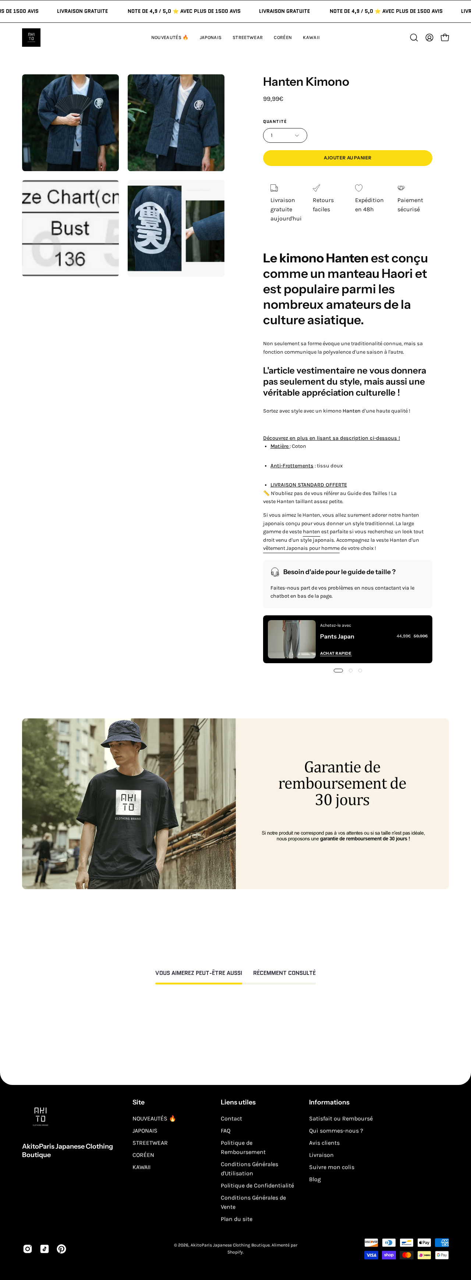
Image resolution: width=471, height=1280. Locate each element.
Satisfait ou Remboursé (341, 1118)
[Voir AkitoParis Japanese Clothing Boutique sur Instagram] (27, 1248)
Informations (329, 1102)
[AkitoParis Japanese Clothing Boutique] (31, 37)
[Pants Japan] (292, 639)
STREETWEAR (150, 1142)
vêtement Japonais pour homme (301, 548)
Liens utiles (238, 1102)
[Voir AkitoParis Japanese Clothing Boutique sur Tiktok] (44, 1248)
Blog (315, 1178)
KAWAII (141, 1166)
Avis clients (324, 1142)
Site (138, 1102)
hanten (311, 531)
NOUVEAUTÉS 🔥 (154, 1118)
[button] (311, 37)
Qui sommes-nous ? (336, 1130)
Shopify (235, 1252)
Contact (231, 1118)
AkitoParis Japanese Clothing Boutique (67, 1150)
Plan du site (236, 1218)
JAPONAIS (144, 1130)
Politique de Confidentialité (257, 1185)
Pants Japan (337, 636)
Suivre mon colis (331, 1166)
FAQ (225, 1130)
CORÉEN (143, 1154)
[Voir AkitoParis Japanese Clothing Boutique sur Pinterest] (61, 1248)
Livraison (321, 1154)
